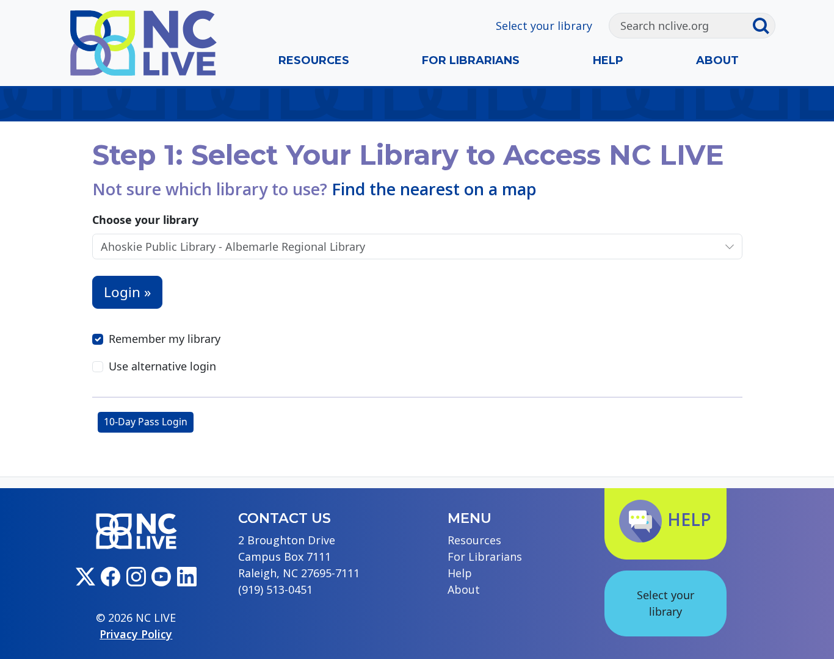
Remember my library (164, 338)
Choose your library (145, 219)
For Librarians (471, 60)
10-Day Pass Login (145, 421)
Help (608, 60)
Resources (313, 60)
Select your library (544, 25)
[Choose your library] (729, 247)
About (717, 60)
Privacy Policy (136, 634)
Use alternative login (162, 366)
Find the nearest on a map (434, 189)
